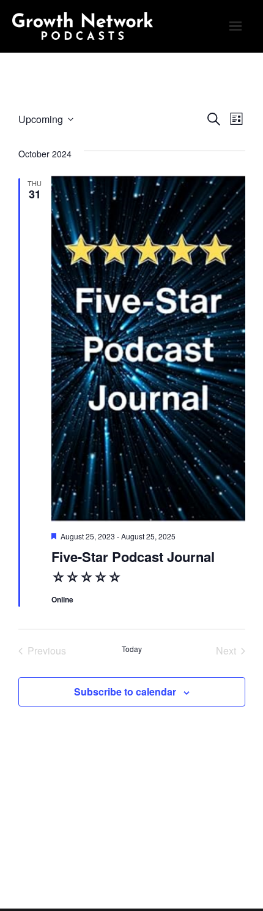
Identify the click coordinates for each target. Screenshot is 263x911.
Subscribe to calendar (125, 691)
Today (132, 649)
